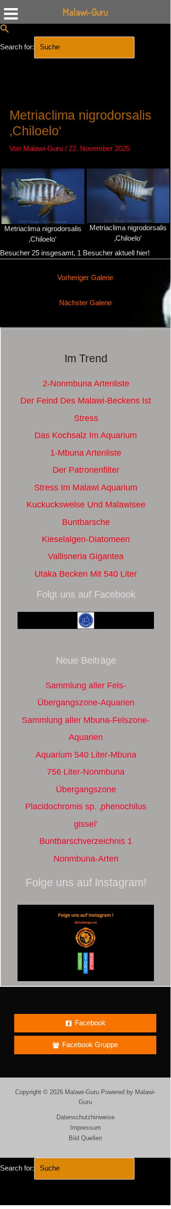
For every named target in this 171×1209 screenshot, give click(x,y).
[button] (4, 31)
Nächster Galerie (85, 303)
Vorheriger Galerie (85, 277)
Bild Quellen (85, 1138)
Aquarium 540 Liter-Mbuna (86, 754)
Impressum (85, 1127)
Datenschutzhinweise (85, 1117)
